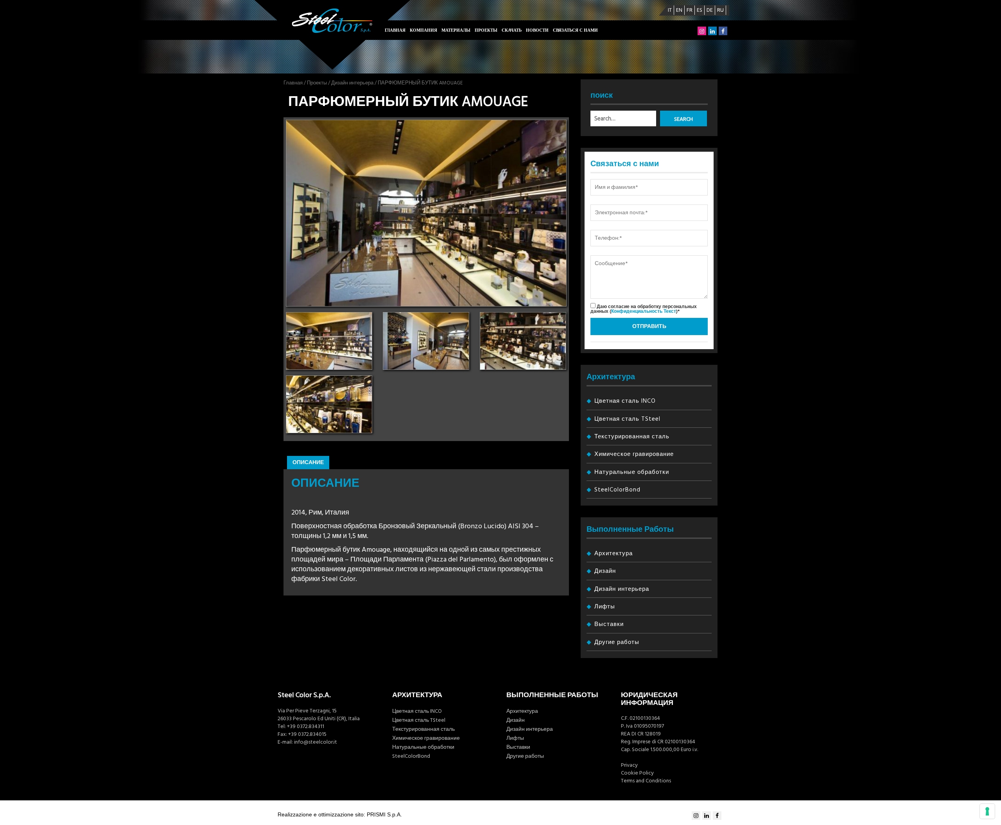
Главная (293, 82)
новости (537, 30)
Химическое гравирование (634, 454)
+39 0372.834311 (305, 726)
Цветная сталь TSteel (627, 419)
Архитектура (613, 553)
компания (423, 30)
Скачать (512, 30)
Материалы (455, 30)
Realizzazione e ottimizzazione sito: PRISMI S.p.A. (340, 814)
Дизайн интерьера (352, 82)
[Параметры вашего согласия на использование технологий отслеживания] (987, 811)
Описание (308, 462)
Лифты (604, 607)
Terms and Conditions (646, 781)
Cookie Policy (637, 773)
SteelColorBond (617, 490)
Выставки (609, 624)
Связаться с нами (575, 30)
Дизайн (605, 571)
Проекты (486, 30)
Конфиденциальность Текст (643, 311)
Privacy (629, 765)
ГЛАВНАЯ (395, 30)
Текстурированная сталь (631, 436)
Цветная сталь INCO (625, 401)
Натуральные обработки (631, 472)
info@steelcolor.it (315, 742)
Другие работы (616, 642)
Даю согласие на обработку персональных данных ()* (643, 308)
